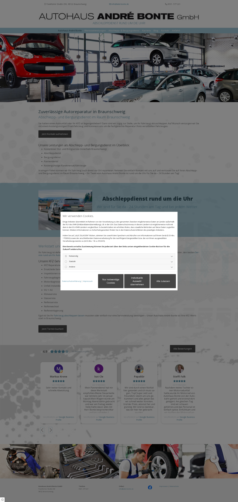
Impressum (88, 281)
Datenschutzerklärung (71, 281)
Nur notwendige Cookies (110, 281)
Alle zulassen (163, 281)
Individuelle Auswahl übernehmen (137, 281)
